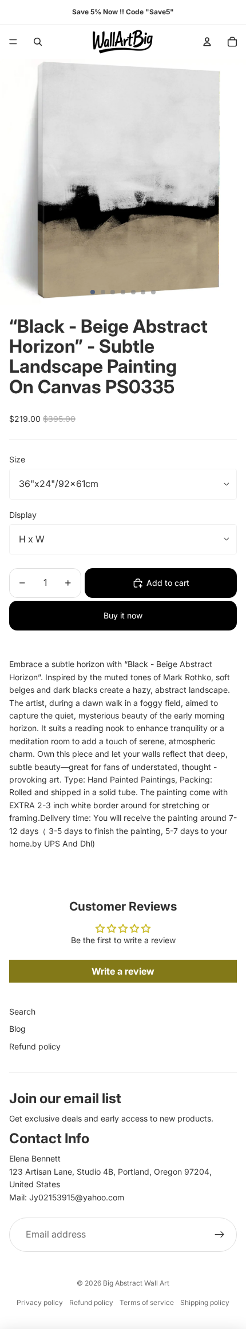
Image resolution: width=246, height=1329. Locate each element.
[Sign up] (220, 1235)
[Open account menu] (207, 41)
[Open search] (37, 41)
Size (17, 459)
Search (22, 1011)
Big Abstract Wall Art (136, 1283)
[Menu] (13, 42)
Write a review (123, 971)
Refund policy (35, 1046)
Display (23, 515)
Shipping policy (204, 1302)
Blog (17, 1028)
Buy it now (123, 615)
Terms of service (147, 1302)
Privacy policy (40, 1302)
